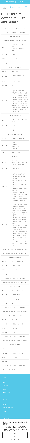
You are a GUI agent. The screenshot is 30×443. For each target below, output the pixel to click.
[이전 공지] (4, 2)
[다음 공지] (26, 2)
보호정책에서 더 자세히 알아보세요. (14, 430)
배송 (4, 382)
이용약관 (5, 389)
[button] (26, 7)
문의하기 (5, 411)
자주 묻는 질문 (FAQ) (8, 408)
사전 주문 (5, 386)
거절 (15, 436)
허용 (15, 434)
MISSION (5, 404)
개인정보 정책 (6, 393)
